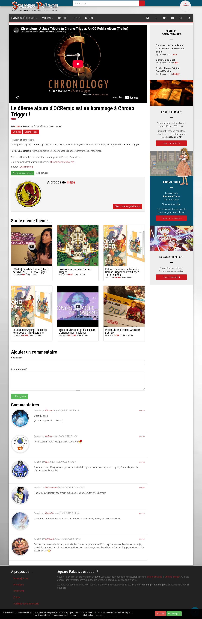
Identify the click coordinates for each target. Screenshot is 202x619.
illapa (17, 126)
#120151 (142, 539)
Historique (18, 584)
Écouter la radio (171, 277)
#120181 (142, 436)
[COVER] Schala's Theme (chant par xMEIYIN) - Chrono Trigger (30, 271)
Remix (13, 119)
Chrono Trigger (31, 132)
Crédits (16, 597)
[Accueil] (39, 6)
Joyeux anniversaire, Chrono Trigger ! (75, 271)
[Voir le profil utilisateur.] (28, 194)
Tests (76, 18)
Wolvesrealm (51, 487)
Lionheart (49, 539)
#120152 (142, 513)
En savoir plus (174, 614)
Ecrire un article (170, 143)
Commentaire (19, 369)
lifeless (72, 335)
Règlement (18, 591)
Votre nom (16, 357)
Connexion (185, 5)
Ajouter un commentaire (23, 173)
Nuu (47, 462)
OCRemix (17, 132)
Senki (70, 275)
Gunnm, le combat (165, 60)
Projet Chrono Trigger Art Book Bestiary (122, 331)
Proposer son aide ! (171, 218)
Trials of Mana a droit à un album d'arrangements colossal (77, 331)
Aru (23, 275)
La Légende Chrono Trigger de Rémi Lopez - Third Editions (30, 331)
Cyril (116, 335)
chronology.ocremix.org (62, 162)
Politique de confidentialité (26, 603)
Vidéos (46, 18)
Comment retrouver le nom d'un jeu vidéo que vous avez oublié (171, 48)
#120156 (142, 462)
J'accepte (160, 614)
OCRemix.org (26, 166)
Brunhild (49, 513)
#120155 (142, 488)
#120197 (142, 411)
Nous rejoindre (20, 578)
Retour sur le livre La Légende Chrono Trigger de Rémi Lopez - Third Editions (123, 272)
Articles (63, 18)
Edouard (49, 410)
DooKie (117, 278)
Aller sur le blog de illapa (127, 206)
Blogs (89, 18)
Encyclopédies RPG (23, 18)
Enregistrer (20, 396)
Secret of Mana (154, 576)
